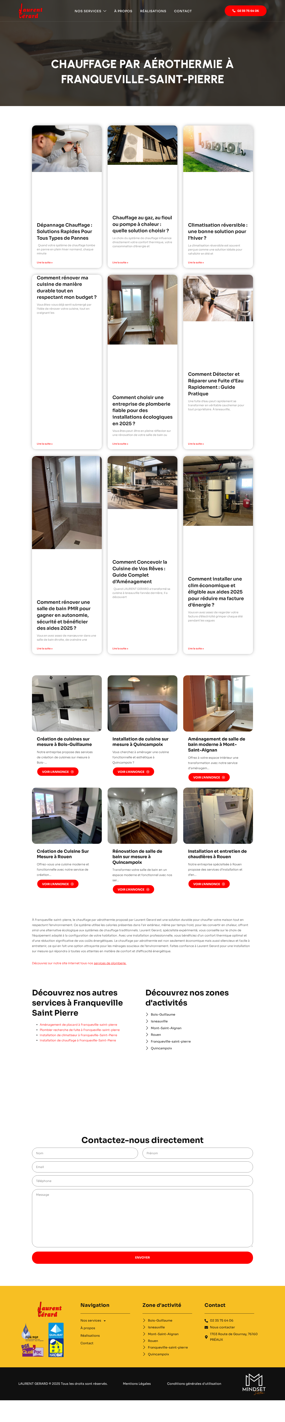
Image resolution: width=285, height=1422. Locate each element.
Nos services (88, 11)
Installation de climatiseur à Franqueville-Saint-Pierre (78, 1035)
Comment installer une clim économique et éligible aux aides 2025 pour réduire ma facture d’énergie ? (216, 592)
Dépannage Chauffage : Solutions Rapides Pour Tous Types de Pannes (64, 231)
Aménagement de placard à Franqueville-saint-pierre (78, 1024)
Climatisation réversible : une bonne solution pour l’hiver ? (217, 231)
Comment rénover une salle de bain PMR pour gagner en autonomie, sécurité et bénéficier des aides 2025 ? (64, 615)
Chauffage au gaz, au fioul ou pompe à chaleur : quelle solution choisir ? (142, 224)
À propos (123, 11)
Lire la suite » (45, 262)
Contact (183, 11)
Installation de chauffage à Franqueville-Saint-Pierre (78, 1040)
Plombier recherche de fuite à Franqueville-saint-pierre (80, 1030)
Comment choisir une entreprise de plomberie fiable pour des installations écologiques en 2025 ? (142, 410)
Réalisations (153, 11)
